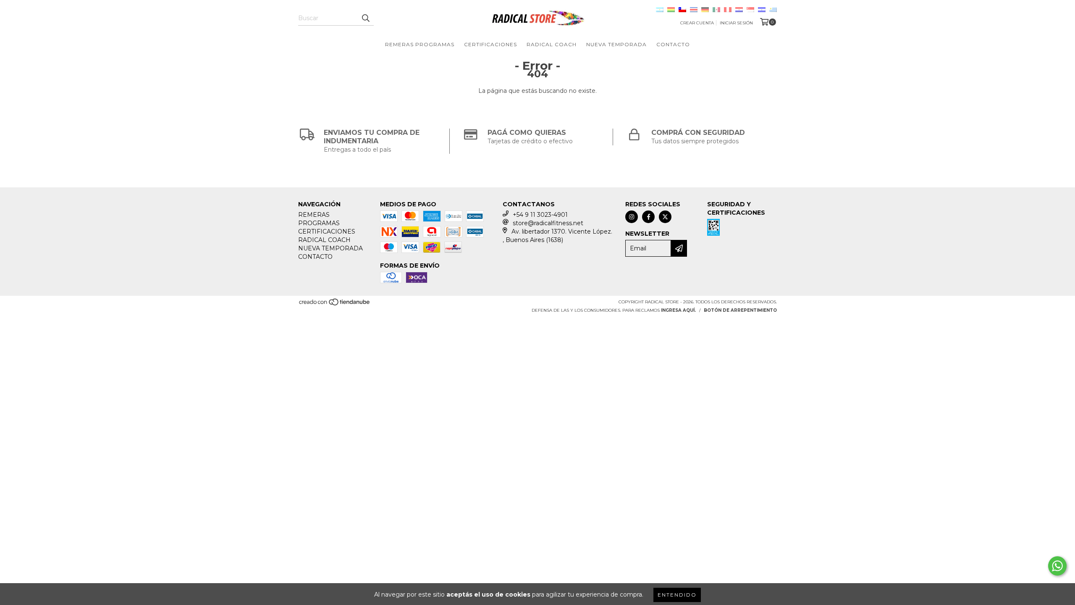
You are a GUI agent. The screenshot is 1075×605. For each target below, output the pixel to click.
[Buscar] (365, 18)
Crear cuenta (697, 23)
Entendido (677, 595)
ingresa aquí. (678, 310)
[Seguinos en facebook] (648, 216)
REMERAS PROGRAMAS (419, 44)
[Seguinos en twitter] (665, 216)
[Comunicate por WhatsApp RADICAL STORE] (1057, 566)
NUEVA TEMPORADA (616, 44)
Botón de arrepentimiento (740, 310)
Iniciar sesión (736, 23)
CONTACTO (673, 44)
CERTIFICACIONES (490, 44)
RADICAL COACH (552, 44)
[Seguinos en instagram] (631, 216)
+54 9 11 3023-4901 (540, 214)
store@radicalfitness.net (548, 223)
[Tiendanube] (335, 305)
